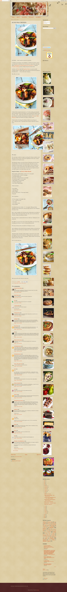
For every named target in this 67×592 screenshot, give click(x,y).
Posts (45, 21)
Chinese (20, 283)
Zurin (15, 417)
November (46, 487)
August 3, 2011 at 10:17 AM (18, 406)
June (45, 506)
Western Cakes (46, 541)
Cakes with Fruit (46, 524)
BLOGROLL (38, 17)
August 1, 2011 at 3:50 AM (18, 329)
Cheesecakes (51, 524)
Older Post (39, 454)
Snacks (51, 538)
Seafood (46, 538)
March (46, 510)
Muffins (46, 533)
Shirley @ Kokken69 (17, 383)
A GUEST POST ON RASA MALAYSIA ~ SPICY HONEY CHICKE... (50, 498)
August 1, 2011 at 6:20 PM (18, 380)
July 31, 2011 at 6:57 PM (17, 297)
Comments (45, 23)
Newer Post (13, 454)
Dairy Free (45, 527)
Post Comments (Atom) (18, 456)
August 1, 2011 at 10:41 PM (18, 391)
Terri (33, 116)
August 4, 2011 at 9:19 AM (18, 427)
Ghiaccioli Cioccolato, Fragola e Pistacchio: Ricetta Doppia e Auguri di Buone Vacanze (49, 547)
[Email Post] (22, 281)
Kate (14, 435)
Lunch (25, 283)
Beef (44, 522)
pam (14, 300)
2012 (44, 483)
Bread (53, 522)
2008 (44, 517)
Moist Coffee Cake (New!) (47, 564)
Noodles (53, 533)
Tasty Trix (15, 394)
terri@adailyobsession (17, 346)
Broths (49, 523)
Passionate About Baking (18, 288)
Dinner (23, 283)
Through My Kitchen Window (18, 400)
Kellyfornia (15, 409)
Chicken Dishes (16, 283)
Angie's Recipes (16, 295)
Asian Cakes (50, 521)
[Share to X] (25, 281)
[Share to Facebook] (26, 281)
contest (48, 526)
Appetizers (44, 521)
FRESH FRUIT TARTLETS (48, 504)
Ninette (15, 424)
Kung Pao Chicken (26, 69)
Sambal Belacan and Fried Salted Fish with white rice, (24, 65)
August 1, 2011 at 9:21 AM (18, 351)
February (46, 511)
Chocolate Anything (15, 66)
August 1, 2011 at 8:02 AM (18, 343)
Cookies (51, 526)
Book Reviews (49, 522)
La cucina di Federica (47, 545)
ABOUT (18, 17)
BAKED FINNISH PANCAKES (48, 501)
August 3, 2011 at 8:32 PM (18, 414)
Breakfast (44, 523)
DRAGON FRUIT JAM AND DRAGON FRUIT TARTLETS (49, 500)
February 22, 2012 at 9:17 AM (18, 448)
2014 (44, 480)
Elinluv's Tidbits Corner (47, 556)
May (45, 507)
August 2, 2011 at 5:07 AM (18, 397)
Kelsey (15, 430)
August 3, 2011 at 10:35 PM (18, 421)
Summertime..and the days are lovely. (49, 561)
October (46, 488)
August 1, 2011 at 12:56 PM (18, 366)
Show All (55, 566)
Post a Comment (15, 450)
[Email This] (23, 281)
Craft (55, 526)
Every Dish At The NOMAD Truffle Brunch (49, 554)
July (45, 492)
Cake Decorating (53, 523)
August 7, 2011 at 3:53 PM (18, 438)
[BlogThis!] (24, 281)
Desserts (52, 527)
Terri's (18, 69)
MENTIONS (24, 17)
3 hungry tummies (17, 312)
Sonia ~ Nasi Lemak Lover (18, 363)
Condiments (44, 526)
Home (13, 17)
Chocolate (52, 525)
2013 (44, 482)
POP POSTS (31, 17)
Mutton (50, 533)
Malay (54, 531)
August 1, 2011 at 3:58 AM (18, 337)
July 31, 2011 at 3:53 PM (17, 292)
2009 (44, 516)
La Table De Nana (16, 305)
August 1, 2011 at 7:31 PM (18, 386)
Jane (15, 389)
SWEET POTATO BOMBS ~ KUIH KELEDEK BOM (49, 495)
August (46, 491)
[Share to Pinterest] (27, 281)
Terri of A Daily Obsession (26, 171)
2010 (44, 514)
